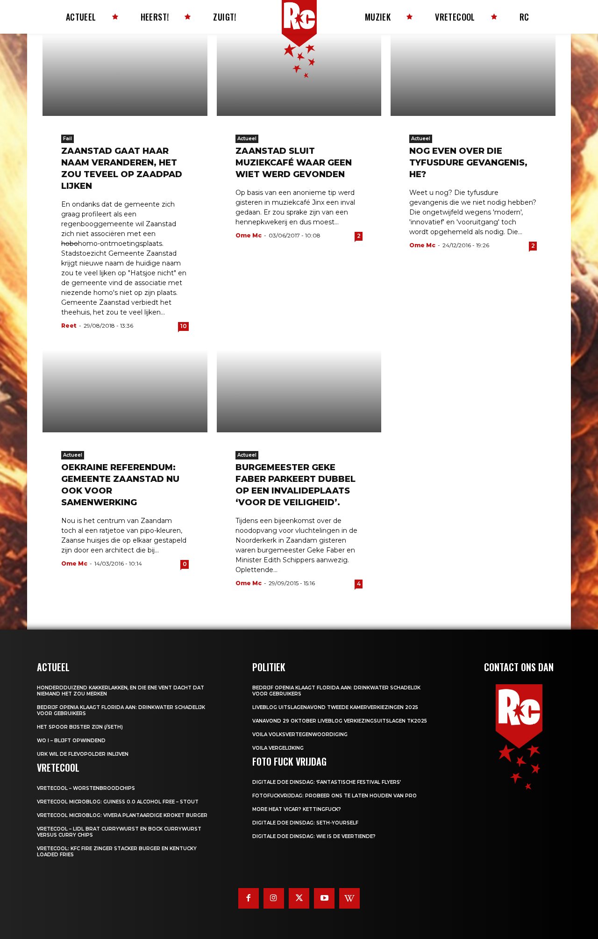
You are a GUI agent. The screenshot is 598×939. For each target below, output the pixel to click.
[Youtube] (324, 898)
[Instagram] (273, 898)
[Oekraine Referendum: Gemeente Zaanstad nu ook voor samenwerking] (125, 391)
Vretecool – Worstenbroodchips (86, 788)
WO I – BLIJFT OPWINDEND (71, 741)
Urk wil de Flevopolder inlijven (82, 754)
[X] (299, 898)
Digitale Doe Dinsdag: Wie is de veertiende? (314, 836)
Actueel (246, 139)
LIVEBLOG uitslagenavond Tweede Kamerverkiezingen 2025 (335, 707)
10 (183, 326)
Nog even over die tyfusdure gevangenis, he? (468, 162)
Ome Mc (248, 235)
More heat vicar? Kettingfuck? (296, 809)
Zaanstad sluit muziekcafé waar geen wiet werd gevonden (293, 162)
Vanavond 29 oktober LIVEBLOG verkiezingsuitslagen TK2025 (339, 721)
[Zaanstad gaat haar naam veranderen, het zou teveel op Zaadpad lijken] (125, 75)
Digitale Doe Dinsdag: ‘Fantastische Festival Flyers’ (326, 782)
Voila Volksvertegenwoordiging (300, 734)
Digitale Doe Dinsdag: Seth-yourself (305, 823)
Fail (67, 139)
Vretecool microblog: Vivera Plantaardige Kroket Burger (122, 815)
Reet (69, 325)
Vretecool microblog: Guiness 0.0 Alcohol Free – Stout (118, 802)
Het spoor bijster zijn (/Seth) (80, 727)
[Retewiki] (349, 898)
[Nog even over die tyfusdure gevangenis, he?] (473, 75)
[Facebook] (248, 898)
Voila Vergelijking (278, 748)
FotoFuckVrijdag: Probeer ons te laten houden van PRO (334, 796)
